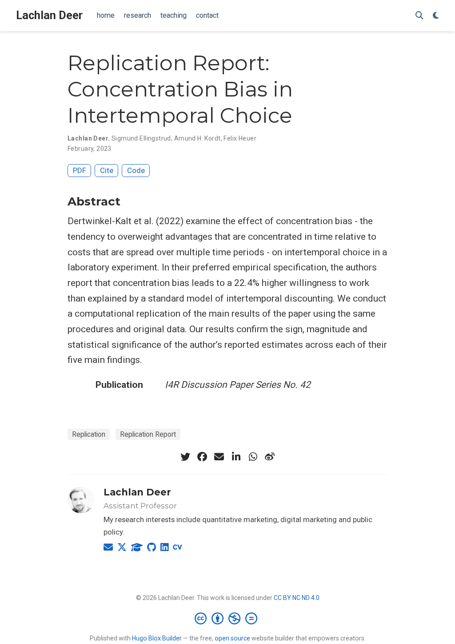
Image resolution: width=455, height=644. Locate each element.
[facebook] (202, 456)
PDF (79, 170)
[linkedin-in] (236, 456)
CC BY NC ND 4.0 (296, 597)
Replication (88, 434)
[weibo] (269, 456)
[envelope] (219, 456)
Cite (106, 170)
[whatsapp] (252, 456)
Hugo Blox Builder (157, 638)
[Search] (419, 16)
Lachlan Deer (49, 15)
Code (136, 170)
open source (232, 638)
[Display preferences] (436, 16)
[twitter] (185, 456)
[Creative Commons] (228, 618)
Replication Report (148, 434)
